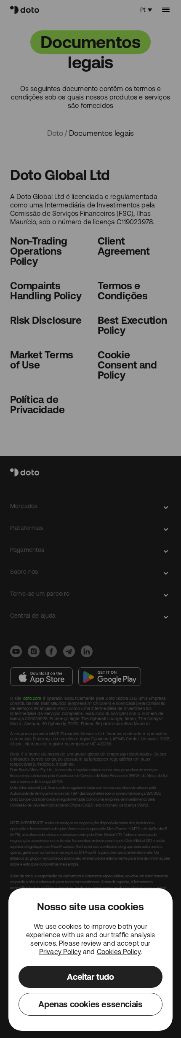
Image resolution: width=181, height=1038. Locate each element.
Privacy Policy (60, 951)
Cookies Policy (119, 951)
